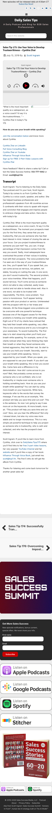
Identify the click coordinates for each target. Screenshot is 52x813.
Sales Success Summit (32, 806)
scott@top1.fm (9, 458)
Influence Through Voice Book (16, 155)
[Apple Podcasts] (26, 8)
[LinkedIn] (34, 8)
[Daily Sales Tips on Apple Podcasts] (26, 670)
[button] (26, 13)
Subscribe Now (26, 4)
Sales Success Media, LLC (26, 800)
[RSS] (50, 8)
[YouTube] (46, 8)
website (6, 452)
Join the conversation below (16, 136)
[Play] (26, 85)
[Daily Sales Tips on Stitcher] (26, 720)
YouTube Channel (26, 449)
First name (6, 635)
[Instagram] (38, 8)
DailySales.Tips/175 (32, 442)
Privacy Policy (24, 803)
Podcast (42, 800)
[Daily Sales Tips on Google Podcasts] (26, 687)
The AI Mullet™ (42, 809)
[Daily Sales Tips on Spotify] (26, 703)
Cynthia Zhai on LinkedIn (14, 145)
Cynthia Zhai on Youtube (14, 152)
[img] (26, 75)
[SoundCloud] (42, 8)
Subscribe (10, 654)
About (14, 803)
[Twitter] (30, 8)
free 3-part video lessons (34, 445)
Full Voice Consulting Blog (15, 149)
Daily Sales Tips (26, 20)
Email (4, 644)
